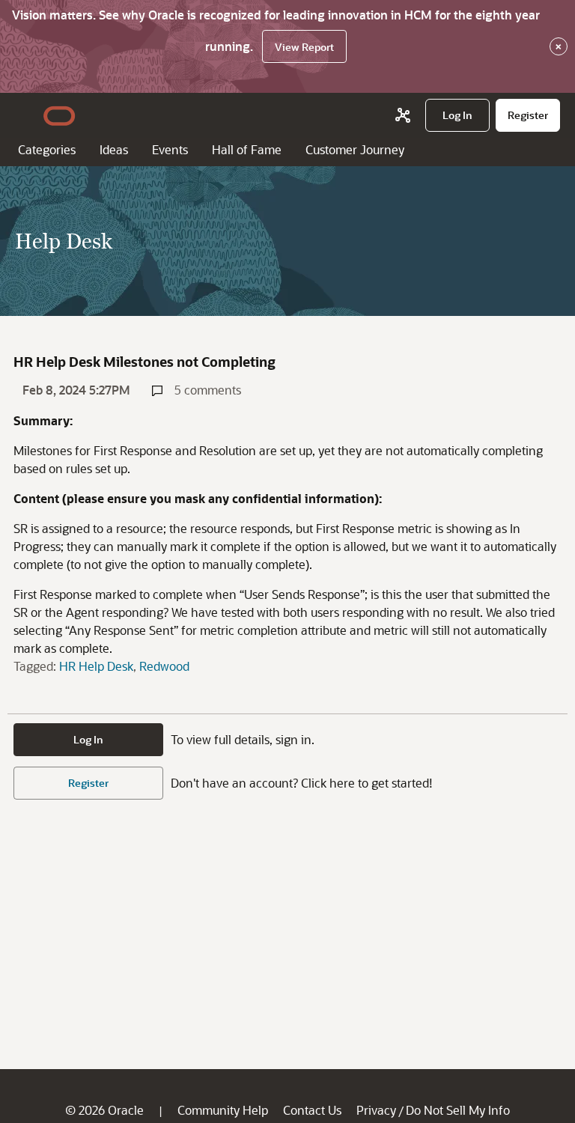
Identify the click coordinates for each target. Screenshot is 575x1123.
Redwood (164, 666)
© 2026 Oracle (104, 1110)
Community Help (222, 1110)
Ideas (114, 149)
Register (88, 783)
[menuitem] (457, 115)
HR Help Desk (96, 666)
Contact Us (312, 1110)
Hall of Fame (247, 149)
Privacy (376, 1110)
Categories (47, 149)
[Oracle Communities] (403, 115)
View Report (304, 47)
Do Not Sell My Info (458, 1110)
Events (170, 149)
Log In (88, 739)
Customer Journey (354, 149)
